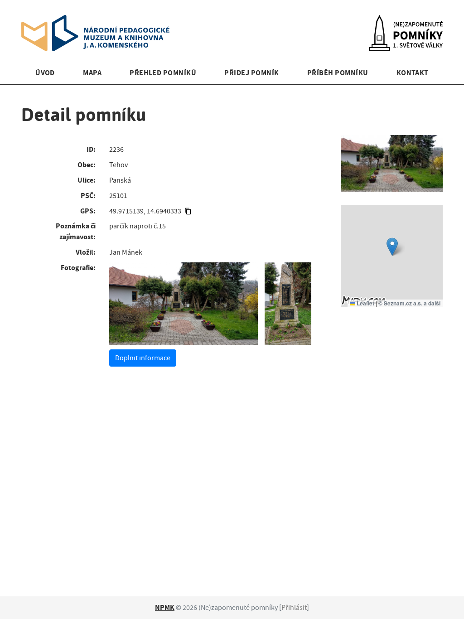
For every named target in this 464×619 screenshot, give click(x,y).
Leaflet (364, 303)
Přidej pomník (251, 72)
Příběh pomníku (337, 72)
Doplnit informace (142, 358)
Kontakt (412, 72)
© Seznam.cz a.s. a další (409, 303)
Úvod (45, 72)
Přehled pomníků (163, 72)
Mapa (92, 72)
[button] (392, 246)
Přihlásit (294, 607)
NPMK (164, 607)
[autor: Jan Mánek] (183, 303)
